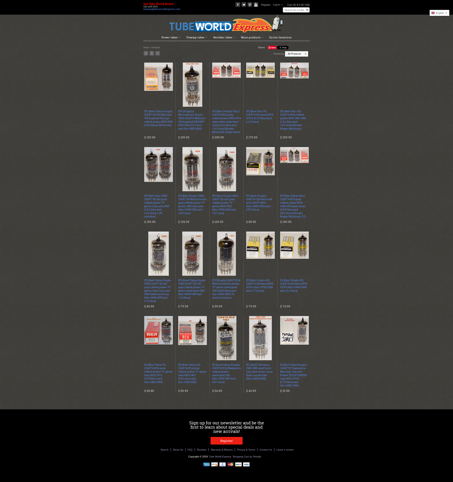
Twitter (243, 4)
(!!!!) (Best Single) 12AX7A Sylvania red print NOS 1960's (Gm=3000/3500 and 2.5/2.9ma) (259, 202)
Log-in (276, 4)
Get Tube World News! (158, 4)
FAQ (190, 449)
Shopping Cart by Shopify (247, 456)
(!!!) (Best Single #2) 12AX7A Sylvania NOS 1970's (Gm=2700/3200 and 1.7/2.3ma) (259, 285)
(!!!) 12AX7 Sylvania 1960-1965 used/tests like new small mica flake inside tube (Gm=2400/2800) (259, 371)
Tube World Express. (221, 456)
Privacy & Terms (246, 449)
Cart (297, 4)
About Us (178, 449)
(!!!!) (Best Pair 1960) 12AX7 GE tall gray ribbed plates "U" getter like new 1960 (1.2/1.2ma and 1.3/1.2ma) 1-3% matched (156, 206)
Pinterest (249, 4)
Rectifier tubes (222, 37)
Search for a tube (294, 9)
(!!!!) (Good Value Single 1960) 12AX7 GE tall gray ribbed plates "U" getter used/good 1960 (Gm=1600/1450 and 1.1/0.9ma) (192, 289)
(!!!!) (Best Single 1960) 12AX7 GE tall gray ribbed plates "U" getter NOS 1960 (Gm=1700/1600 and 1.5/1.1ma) (225, 204)
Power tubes (169, 37)
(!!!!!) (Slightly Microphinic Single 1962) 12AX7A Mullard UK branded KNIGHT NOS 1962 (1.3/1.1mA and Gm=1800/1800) (191, 120)
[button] (439, 13)
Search (164, 449)
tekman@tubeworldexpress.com (161, 9)
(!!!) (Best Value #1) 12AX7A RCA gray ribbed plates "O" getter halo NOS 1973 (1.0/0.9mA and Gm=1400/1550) (158, 373)
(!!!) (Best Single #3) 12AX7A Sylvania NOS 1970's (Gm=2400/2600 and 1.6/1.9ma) (293, 285)
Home (146, 47)
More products (250, 37)
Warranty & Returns (222, 449)
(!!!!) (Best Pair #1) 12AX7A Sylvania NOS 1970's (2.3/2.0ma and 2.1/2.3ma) (259, 116)
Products (155, 47)
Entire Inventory (280, 37)
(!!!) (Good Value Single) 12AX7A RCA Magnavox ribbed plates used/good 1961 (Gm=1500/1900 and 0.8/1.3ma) (226, 373)
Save (273, 47)
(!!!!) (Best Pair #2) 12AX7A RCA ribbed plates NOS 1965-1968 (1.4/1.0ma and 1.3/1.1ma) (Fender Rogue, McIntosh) (293, 120)
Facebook (237, 4)
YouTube (255, 4)
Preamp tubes (195, 37)
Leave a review (284, 449)
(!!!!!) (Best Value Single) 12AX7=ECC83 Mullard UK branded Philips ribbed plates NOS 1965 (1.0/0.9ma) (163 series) (158, 118)
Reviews (201, 449)
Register (266, 4)
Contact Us (266, 449)
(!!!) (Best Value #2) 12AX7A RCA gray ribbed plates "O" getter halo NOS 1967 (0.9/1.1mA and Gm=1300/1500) (192, 373)
